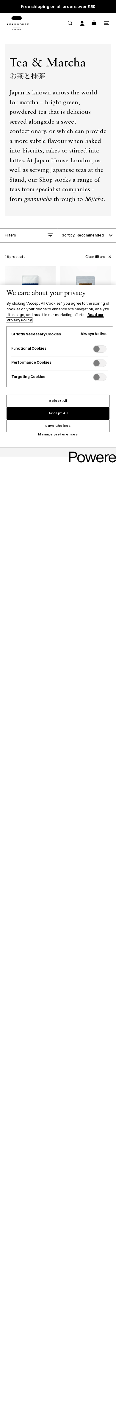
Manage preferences (58, 434)
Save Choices (58, 426)
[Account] (82, 23)
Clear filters (95, 256)
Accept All (58, 413)
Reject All (58, 401)
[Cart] (94, 23)
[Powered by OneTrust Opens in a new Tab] (90, 453)
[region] (58, 854)
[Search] (70, 23)
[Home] (17, 23)
